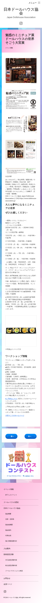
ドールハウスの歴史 (11, 502)
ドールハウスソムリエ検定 (14, 571)
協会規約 (8, 530)
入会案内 (7, 549)
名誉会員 (8, 535)
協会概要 (8, 514)
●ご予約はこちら (11, 399)
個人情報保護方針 (11, 541)
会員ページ (8, 584)
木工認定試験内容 (11, 560)
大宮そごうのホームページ (14, 415)
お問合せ (7, 578)
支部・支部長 (9, 519)
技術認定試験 (9, 554)
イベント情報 (9, 48)
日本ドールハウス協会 (12, 508)
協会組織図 (9, 524)
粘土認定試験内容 (11, 565)
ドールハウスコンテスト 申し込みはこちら (20, 476)
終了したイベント (11, 495)
